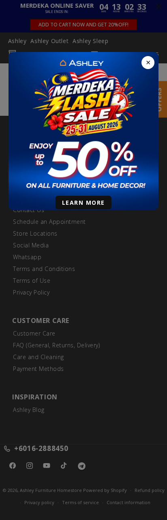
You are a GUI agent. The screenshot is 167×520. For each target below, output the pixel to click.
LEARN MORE (83, 202)
